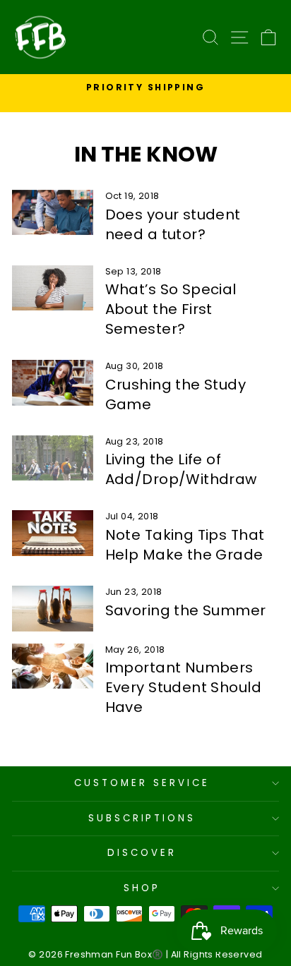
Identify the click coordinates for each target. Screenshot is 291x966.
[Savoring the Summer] (52, 608)
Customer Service (142, 783)
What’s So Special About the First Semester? (171, 309)
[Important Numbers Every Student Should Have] (52, 666)
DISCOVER (142, 852)
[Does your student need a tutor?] (52, 212)
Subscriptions (142, 818)
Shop (142, 888)
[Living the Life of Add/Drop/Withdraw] (52, 458)
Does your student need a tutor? (173, 224)
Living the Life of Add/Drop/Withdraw (181, 469)
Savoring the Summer (185, 610)
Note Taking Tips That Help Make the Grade (185, 544)
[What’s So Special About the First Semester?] (52, 287)
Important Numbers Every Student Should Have (183, 687)
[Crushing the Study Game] (52, 382)
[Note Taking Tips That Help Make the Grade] (52, 532)
